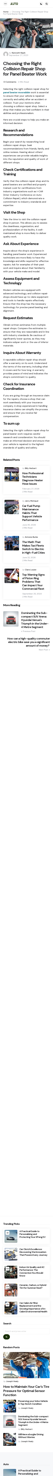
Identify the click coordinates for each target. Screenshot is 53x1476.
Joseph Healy (12, 1381)
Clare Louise (30, 569)
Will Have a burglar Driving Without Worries (30, 1436)
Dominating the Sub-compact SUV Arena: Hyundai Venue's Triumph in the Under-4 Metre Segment (34, 620)
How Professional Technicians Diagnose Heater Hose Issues (32, 479)
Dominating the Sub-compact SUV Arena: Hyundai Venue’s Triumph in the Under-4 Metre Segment (33, 1421)
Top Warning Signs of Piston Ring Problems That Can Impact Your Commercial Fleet (33, 582)
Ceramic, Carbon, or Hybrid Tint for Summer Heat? (32, 1286)
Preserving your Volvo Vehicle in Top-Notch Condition (33, 1402)
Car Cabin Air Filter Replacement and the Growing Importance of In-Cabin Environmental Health (33, 1307)
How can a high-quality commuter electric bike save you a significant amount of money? (28, 642)
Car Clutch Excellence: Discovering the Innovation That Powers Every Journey (33, 1252)
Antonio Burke (31, 537)
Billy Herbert (31, 468)
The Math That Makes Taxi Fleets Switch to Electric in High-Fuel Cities (33, 547)
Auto (6, 23)
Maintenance (12, 470)
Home (5, 12)
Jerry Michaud (31, 501)
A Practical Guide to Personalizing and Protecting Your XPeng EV (32, 1234)
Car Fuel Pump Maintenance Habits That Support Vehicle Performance (32, 513)
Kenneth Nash (18, 52)
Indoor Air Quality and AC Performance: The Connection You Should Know (31, 1271)
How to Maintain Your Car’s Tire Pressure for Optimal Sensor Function (26, 1391)
